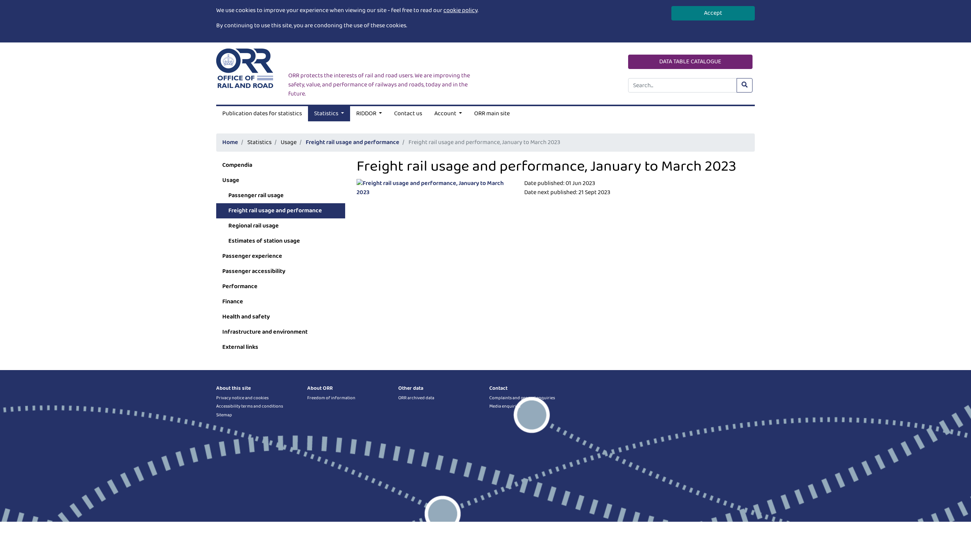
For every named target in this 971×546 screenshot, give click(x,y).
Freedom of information (331, 398)
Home (230, 142)
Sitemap (224, 415)
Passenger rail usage (256, 195)
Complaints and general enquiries (522, 398)
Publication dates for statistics (262, 113)
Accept (713, 13)
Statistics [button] (326, 113)
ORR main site (492, 113)
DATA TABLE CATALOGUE (690, 61)
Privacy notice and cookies (242, 398)
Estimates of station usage (264, 241)
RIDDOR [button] (366, 113)
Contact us (408, 113)
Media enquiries (504, 406)
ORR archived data (416, 398)
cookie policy (460, 10)
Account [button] (445, 113)
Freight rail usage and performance (352, 142)
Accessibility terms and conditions (249, 406)
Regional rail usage (253, 226)
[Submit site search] (745, 85)
